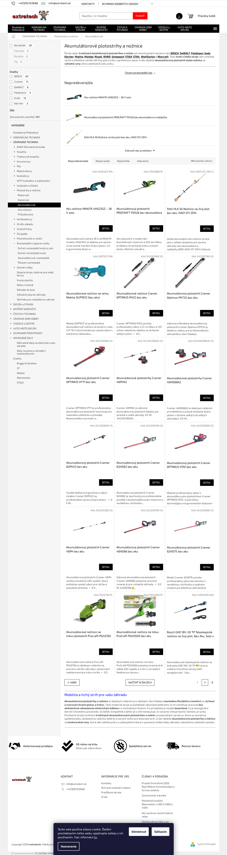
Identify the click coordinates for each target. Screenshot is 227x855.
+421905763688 (75, 789)
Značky (17, 358)
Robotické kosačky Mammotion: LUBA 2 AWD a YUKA (157, 804)
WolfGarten (148, 56)
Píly (19, 166)
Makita (79, 56)
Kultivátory (23, 175)
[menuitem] (18, 28)
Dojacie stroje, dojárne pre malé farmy (35, 274)
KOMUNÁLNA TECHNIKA (26, 137)
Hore (73, 682)
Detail (106, 228)
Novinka (21, 56)
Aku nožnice (24, 209)
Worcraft (163, 56)
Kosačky (21, 151)
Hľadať (140, 15)
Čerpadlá (22, 233)
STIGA (128, 56)
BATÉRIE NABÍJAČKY (24, 308)
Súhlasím (160, 831)
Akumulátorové (26, 204)
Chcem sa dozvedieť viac (139, 72)
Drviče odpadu (25, 224)
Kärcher (21, 103)
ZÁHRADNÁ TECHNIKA (25, 142)
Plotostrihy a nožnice (29, 190)
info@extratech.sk (76, 783)
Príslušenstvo (25, 214)
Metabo (88, 56)
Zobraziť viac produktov (138, 150)
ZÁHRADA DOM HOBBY (26, 318)
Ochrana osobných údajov (120, 3)
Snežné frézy (24, 228)
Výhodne (21, 50)
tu (95, 837)
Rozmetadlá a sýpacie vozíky (33, 243)
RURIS (107, 56)
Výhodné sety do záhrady (31, 294)
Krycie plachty (25, 280)
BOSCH (21, 76)
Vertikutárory (24, 219)
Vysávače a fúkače (27, 185)
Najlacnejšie (103, 160)
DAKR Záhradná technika (31, 146)
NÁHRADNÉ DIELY (23, 337)
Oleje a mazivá (25, 284)
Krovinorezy (24, 161)
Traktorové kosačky (28, 156)
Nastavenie (68, 846)
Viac (12, 109)
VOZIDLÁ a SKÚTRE (24, 323)
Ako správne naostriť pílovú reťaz (157, 814)
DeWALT (21, 87)
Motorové (23, 195)
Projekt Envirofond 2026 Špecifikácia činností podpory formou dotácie (158, 787)
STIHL (136, 56)
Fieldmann (22, 92)
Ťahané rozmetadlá (29, 262)
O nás (104, 796)
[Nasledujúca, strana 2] (205, 682)
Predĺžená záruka (111, 792)
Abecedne (143, 160)
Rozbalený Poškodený (25, 132)
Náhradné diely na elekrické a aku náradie (36, 344)
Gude (20, 97)
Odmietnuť (139, 831)
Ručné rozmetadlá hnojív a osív (35, 248)
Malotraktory (24, 171)
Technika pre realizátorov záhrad (35, 299)
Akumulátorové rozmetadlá (33, 257)
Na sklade (23, 45)
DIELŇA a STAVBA (23, 304)
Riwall (98, 56)
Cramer (21, 81)
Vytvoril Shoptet (206, 843)
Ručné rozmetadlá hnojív (32, 253)
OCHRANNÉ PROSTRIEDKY (28, 333)
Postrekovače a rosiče (29, 238)
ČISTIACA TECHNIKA (24, 313)
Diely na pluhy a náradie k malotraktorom (31, 352)
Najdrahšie (123, 160)
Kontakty (88, 3)
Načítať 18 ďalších (140, 682)
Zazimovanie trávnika (154, 795)
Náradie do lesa (26, 289)
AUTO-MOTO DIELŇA (24, 328)
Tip (18, 61)
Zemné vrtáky (24, 267)
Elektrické (23, 199)
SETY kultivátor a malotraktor (33, 180)
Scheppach (118, 56)
